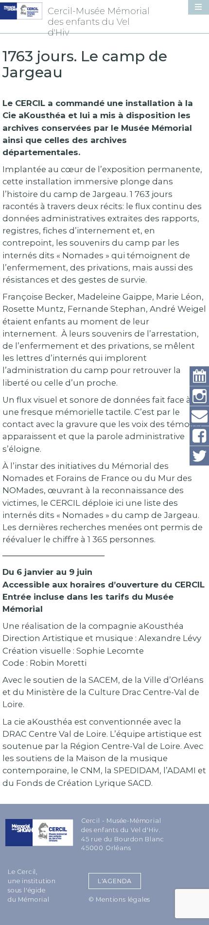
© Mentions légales (119, 899)
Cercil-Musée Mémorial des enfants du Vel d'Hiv (99, 22)
